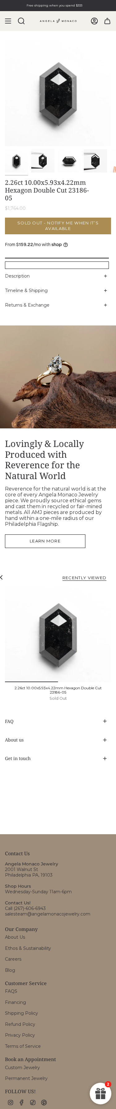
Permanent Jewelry (26, 1078)
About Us (15, 937)
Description (17, 276)
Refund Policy (20, 1024)
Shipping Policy (21, 1013)
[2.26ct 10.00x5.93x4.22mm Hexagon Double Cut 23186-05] (58, 634)
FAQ (9, 721)
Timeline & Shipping (26, 290)
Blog (10, 970)
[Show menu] (8, 21)
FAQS (11, 991)
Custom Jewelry (22, 1067)
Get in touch (18, 758)
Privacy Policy (20, 1035)
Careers (13, 959)
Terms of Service (23, 1046)
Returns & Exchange (27, 305)
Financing (15, 1002)
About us (14, 740)
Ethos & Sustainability (28, 948)
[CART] (107, 21)
